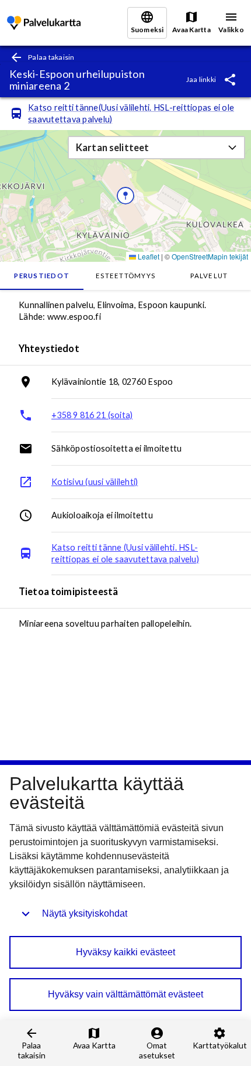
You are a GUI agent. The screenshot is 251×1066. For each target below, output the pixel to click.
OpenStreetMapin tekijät (210, 256)
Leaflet (147, 256)
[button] (156, 147)
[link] (44, 23)
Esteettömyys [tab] (125, 275)
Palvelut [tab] (209, 275)
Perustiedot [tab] (41, 275)
